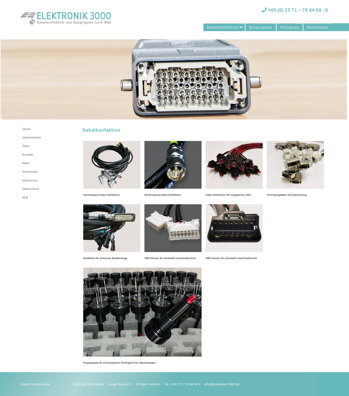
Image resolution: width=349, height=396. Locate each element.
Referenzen (317, 27)
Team (25, 146)
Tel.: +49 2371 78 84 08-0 (182, 384)
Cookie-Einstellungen (35, 384)
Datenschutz (30, 189)
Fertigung (289, 27)
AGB (25, 197)
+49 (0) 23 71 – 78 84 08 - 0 (297, 10)
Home (26, 129)
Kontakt (27, 154)
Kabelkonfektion (223, 27)
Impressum (30, 180)
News (26, 163)
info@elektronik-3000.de (221, 384)
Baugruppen (260, 27)
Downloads (30, 171)
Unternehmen (31, 137)
